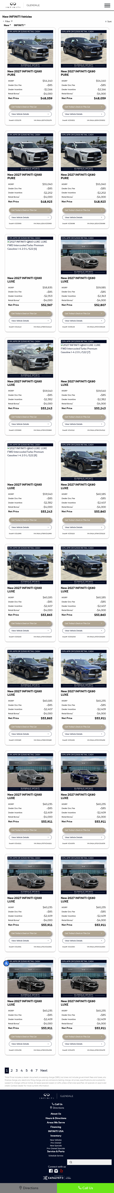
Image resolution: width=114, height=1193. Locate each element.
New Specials (56, 1146)
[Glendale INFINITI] (23, 4)
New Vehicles (56, 1140)
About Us (56, 1114)
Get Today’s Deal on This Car (24, 107)
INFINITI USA (56, 1131)
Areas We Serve (56, 1122)
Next (43, 1070)
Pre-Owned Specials (56, 1148)
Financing (55, 1127)
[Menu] (107, 6)
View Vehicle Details (20, 114)
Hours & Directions (56, 1118)
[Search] (71, 1162)
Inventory (55, 1136)
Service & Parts (55, 1151)
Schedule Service (56, 1156)
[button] (6, 963)
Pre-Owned (56, 1143)
